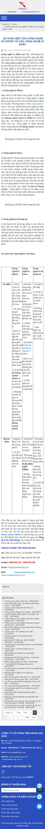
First (18, 713)
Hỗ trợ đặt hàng (7, 801)
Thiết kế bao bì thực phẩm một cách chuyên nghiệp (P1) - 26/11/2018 (22, 624)
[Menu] (4, 17)
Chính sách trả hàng (9, 805)
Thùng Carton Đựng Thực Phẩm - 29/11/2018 (23, 612)
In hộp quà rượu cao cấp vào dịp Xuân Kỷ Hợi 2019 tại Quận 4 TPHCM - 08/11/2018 (23, 706)
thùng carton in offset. (26, 351)
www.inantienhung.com (24, 572)
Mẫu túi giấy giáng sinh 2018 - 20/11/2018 (21, 662)
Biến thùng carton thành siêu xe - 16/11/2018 (22, 677)
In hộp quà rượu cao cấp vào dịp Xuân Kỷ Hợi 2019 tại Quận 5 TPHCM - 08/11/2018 (23, 702)
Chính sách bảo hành (9, 809)
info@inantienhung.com (18, 567)
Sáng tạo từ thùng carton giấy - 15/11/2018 (22, 679)
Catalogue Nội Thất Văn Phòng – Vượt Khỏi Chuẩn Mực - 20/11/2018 (22, 658)
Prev (25, 713)
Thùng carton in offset (16, 287)
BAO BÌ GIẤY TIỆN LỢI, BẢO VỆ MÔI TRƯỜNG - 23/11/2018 (19, 641)
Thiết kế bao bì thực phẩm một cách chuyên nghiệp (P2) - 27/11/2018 (22, 620)
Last (34, 717)
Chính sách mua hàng (10, 816)
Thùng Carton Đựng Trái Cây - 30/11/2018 (21, 601)
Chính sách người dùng (10, 812)
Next (27, 717)
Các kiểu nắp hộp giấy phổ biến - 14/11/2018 (22, 686)
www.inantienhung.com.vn (13, 575)
